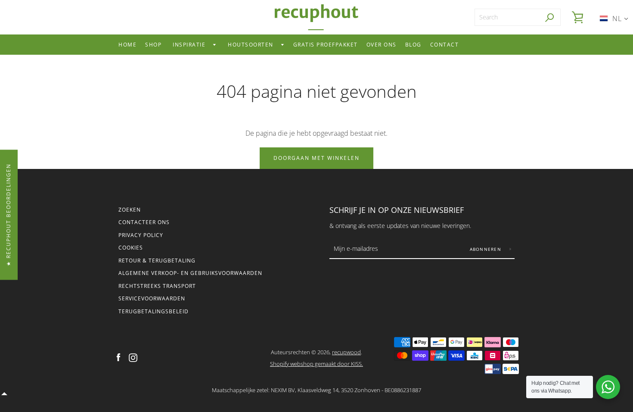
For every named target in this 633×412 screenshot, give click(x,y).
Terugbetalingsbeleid (153, 311)
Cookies (130, 247)
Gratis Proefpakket (325, 44)
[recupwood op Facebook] (118, 357)
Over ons (381, 44)
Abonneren (486, 249)
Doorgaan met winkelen (316, 158)
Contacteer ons (144, 222)
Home (127, 44)
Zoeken (129, 209)
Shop (153, 44)
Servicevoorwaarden (151, 298)
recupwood (346, 352)
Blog (413, 44)
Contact (444, 44)
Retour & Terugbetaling (156, 260)
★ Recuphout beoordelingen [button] (8, 214)
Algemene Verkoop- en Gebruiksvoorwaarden (190, 273)
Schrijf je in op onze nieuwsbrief (396, 210)
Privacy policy (140, 235)
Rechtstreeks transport (157, 286)
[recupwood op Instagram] (133, 357)
